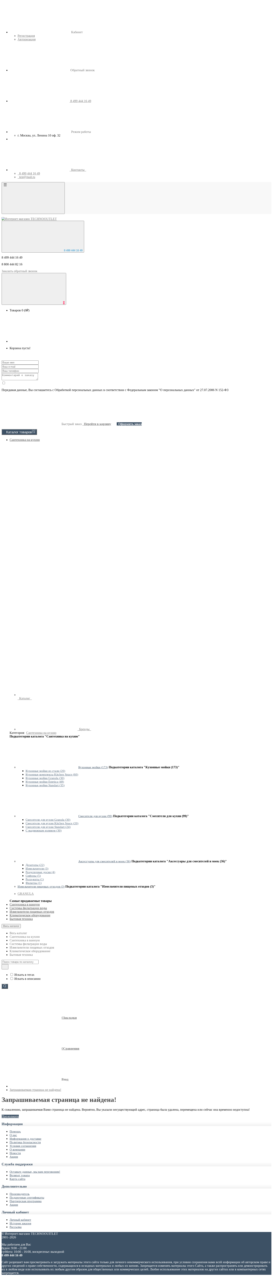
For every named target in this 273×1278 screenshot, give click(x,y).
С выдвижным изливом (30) (44, 830)
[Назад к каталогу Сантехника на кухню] (48, 767)
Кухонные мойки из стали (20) (45, 770)
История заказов (20, 1223)
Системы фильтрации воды (28, 908)
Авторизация (27, 39)
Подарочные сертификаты (27, 1197)
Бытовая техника (21, 919)
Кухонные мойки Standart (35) (45, 785)
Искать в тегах (24, 974)
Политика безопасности (25, 1142)
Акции (14, 1156)
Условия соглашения (23, 1146)
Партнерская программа (26, 1201)
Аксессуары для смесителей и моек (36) (104, 861)
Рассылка (16, 1227)
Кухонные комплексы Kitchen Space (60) (52, 774)
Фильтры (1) (34, 883)
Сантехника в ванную (25, 904)
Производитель (20, 1194)
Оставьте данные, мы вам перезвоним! (35, 1171)
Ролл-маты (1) (35, 879)
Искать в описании (27, 978)
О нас (13, 1135)
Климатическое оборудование (30, 915)
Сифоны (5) (33, 875)
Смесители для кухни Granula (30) (48, 819)
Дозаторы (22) (35, 865)
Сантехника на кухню (25, 439)
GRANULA (26, 893)
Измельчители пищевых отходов (32, 911)
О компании (17, 1149)
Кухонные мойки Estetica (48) (45, 781)
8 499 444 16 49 (73, 250)
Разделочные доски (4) (40, 872)
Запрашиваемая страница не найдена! (35, 1089)
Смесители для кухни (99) (95, 816)
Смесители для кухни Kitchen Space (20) (52, 823)
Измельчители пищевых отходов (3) (41, 886)
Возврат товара (20, 1175)
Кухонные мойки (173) (93, 767)
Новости (15, 1153)
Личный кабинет (20, 1219)
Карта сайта (17, 1179)
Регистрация (26, 35)
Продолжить (10, 1116)
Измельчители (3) (37, 868)
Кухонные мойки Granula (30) (45, 778)
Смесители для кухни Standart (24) (48, 827)
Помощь (15, 1131)
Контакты (78, 170)
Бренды (84, 729)
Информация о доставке (25, 1138)
